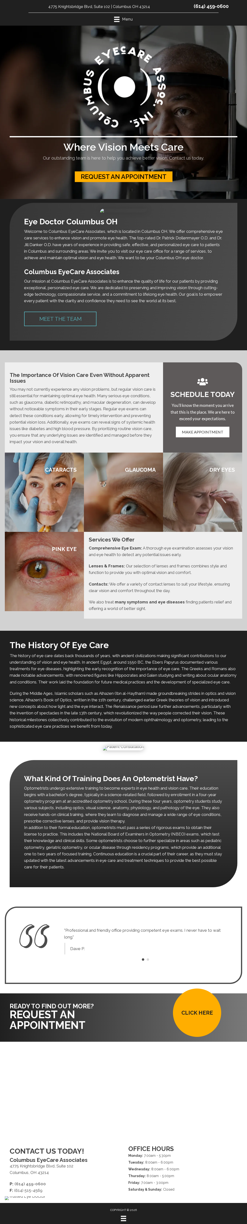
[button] (123, 176)
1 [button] (143, 977)
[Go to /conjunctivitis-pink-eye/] (44, 571)
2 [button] (148, 977)
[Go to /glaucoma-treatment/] (123, 492)
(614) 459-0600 (211, 6)
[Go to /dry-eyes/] (202, 492)
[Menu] (123, 1221)
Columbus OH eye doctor (179, 257)
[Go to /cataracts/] (44, 492)
